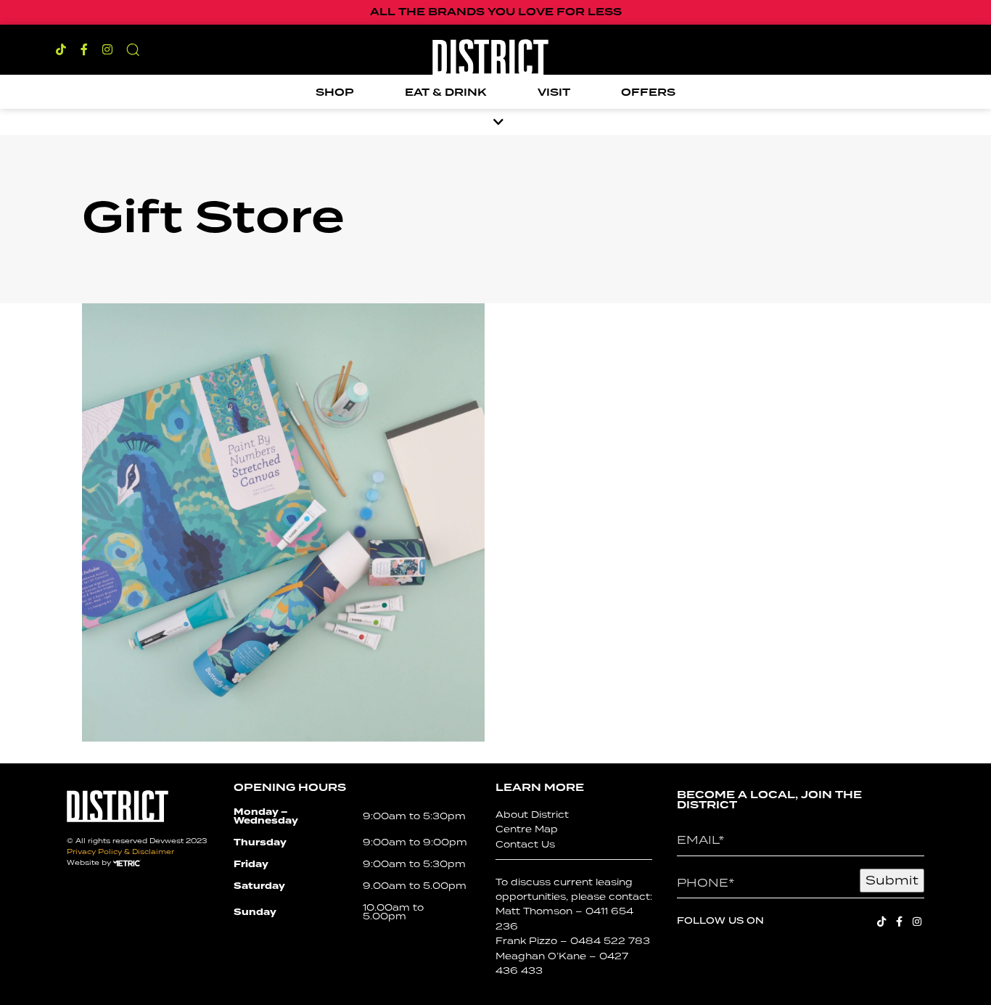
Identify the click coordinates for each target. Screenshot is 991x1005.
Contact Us (525, 844)
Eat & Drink (446, 93)
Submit (891, 880)
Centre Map (526, 829)
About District (532, 814)
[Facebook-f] (84, 49)
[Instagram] (107, 49)
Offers (648, 93)
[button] (132, 49)
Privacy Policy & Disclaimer (120, 851)
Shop (335, 93)
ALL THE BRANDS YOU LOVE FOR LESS (496, 12)
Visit (554, 93)
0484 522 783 (610, 941)
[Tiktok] (61, 49)
